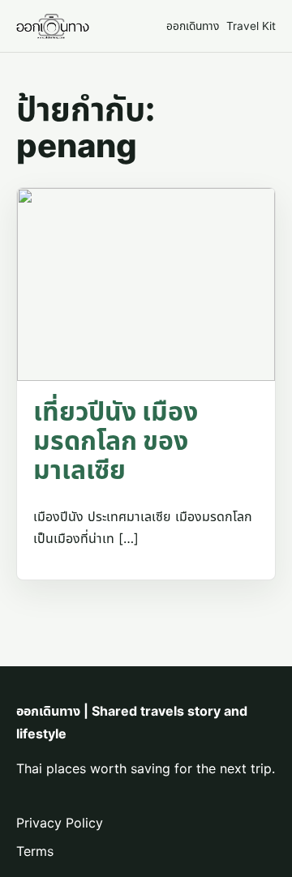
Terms (35, 851)
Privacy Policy (59, 823)
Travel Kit (251, 25)
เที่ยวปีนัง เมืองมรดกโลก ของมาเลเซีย (115, 441)
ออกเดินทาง (192, 25)
